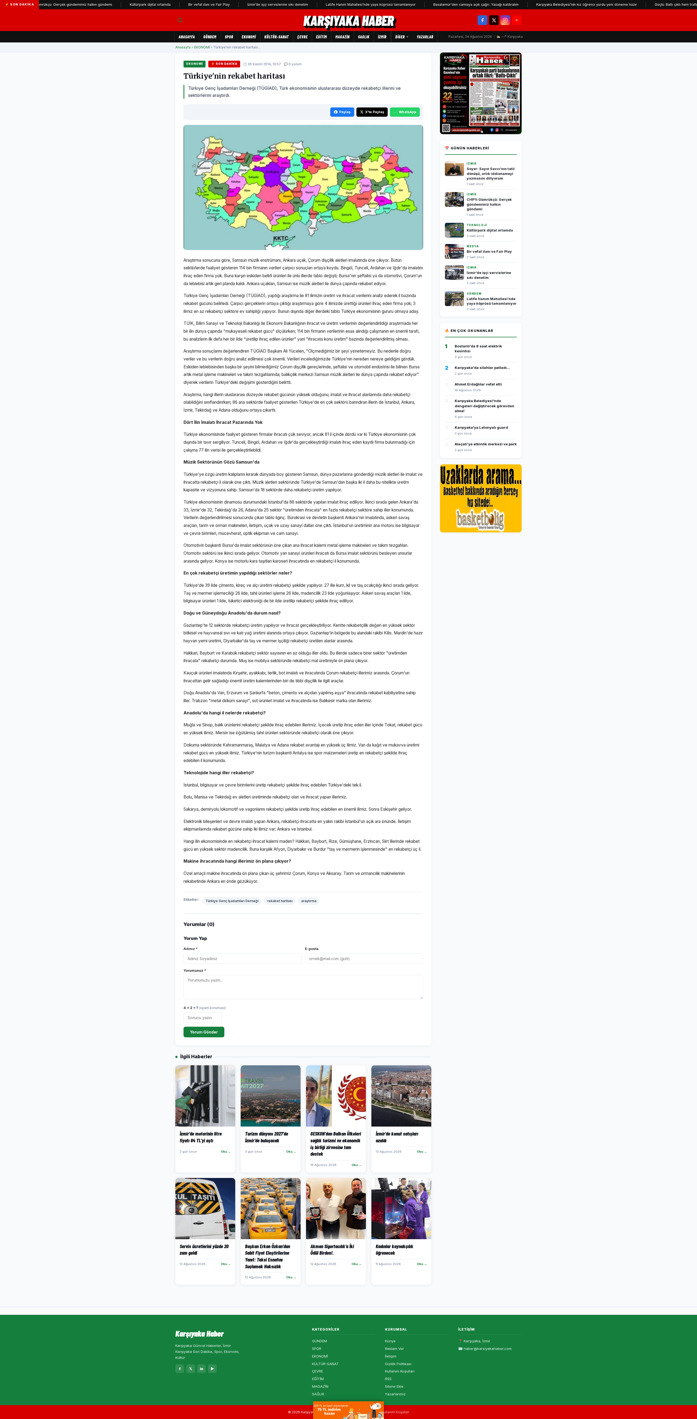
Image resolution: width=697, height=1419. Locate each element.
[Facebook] (482, 20)
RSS (388, 1379)
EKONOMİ (249, 36)
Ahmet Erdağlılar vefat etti (478, 384)
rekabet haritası (279, 901)
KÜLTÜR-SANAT (276, 36)
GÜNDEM (209, 36)
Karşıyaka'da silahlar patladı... (482, 367)
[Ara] (180, 20)
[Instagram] (505, 20)
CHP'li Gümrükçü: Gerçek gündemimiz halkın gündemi (489, 204)
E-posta (312, 948)
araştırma (308, 901)
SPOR (229, 36)
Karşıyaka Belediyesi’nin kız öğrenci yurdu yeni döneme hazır (551, 4)
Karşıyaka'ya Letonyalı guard (481, 427)
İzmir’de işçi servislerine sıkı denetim (242, 4)
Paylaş (345, 112)
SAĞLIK (363, 36)
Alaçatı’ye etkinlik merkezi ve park (486, 444)
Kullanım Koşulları (399, 1371)
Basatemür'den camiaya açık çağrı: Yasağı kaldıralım (440, 4)
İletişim (390, 1356)
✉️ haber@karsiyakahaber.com (485, 1348)
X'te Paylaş (374, 112)
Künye (390, 1341)
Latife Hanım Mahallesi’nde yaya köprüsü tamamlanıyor (335, 4)
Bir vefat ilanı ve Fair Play (173, 4)
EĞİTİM (321, 36)
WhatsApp (407, 112)
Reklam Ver (394, 1348)
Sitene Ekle (394, 1386)
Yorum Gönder (204, 1032)
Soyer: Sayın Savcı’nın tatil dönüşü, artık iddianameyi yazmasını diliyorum (491, 173)
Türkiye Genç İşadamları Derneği (232, 901)
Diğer (400, 36)
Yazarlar (425, 36)
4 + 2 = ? (205, 1007)
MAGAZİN (342, 36)
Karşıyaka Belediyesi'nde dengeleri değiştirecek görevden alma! (484, 406)
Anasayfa (187, 36)
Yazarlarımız (395, 1394)
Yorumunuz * (195, 970)
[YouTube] (517, 20)
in (201, 1368)
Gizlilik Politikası (398, 1364)
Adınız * (191, 948)
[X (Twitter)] (494, 20)
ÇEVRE (302, 36)
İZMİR (382, 36)
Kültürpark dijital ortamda (114, 4)
